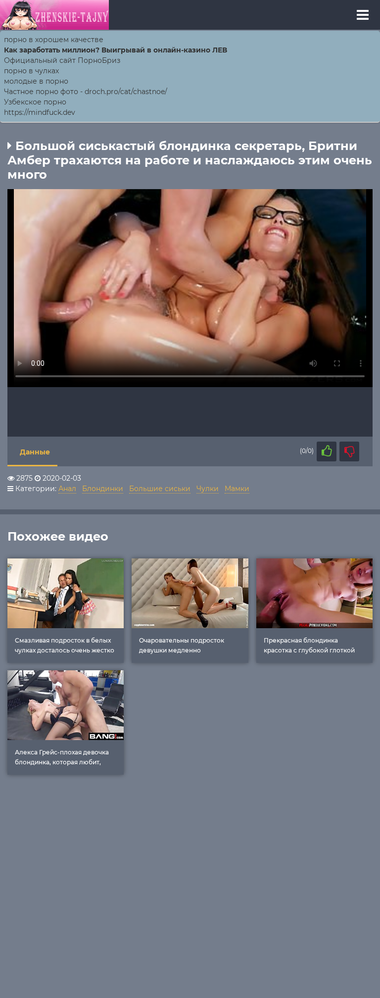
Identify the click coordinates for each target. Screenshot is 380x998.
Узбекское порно (35, 102)
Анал (67, 488)
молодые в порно (36, 81)
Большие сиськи (159, 488)
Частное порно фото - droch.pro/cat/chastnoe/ (85, 91)
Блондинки (102, 488)
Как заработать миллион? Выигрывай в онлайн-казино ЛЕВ (115, 50)
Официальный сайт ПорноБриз (62, 60)
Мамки (237, 488)
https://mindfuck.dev (39, 112)
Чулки (207, 488)
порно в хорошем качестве (53, 39)
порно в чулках (31, 70)
